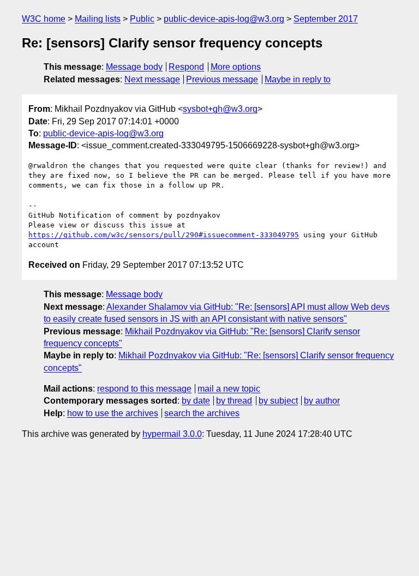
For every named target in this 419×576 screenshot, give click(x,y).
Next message (152, 79)
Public (142, 18)
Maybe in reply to (298, 79)
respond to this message (144, 388)
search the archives (202, 413)
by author (322, 400)
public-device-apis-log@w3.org (224, 18)
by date (196, 400)
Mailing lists (98, 18)
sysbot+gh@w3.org (220, 108)
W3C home (43, 18)
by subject (278, 400)
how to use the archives (112, 413)
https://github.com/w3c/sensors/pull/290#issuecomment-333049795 (163, 235)
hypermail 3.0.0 (172, 434)
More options (236, 66)
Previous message (222, 79)
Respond (186, 66)
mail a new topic (228, 388)
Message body (134, 66)
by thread (234, 400)
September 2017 (326, 18)
